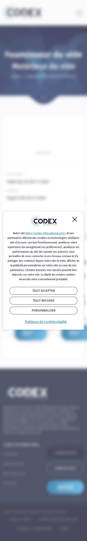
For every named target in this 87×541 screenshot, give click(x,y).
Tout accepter (43, 291)
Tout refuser (43, 300)
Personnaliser (44, 310)
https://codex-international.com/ (46, 233)
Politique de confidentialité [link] (46, 322)
